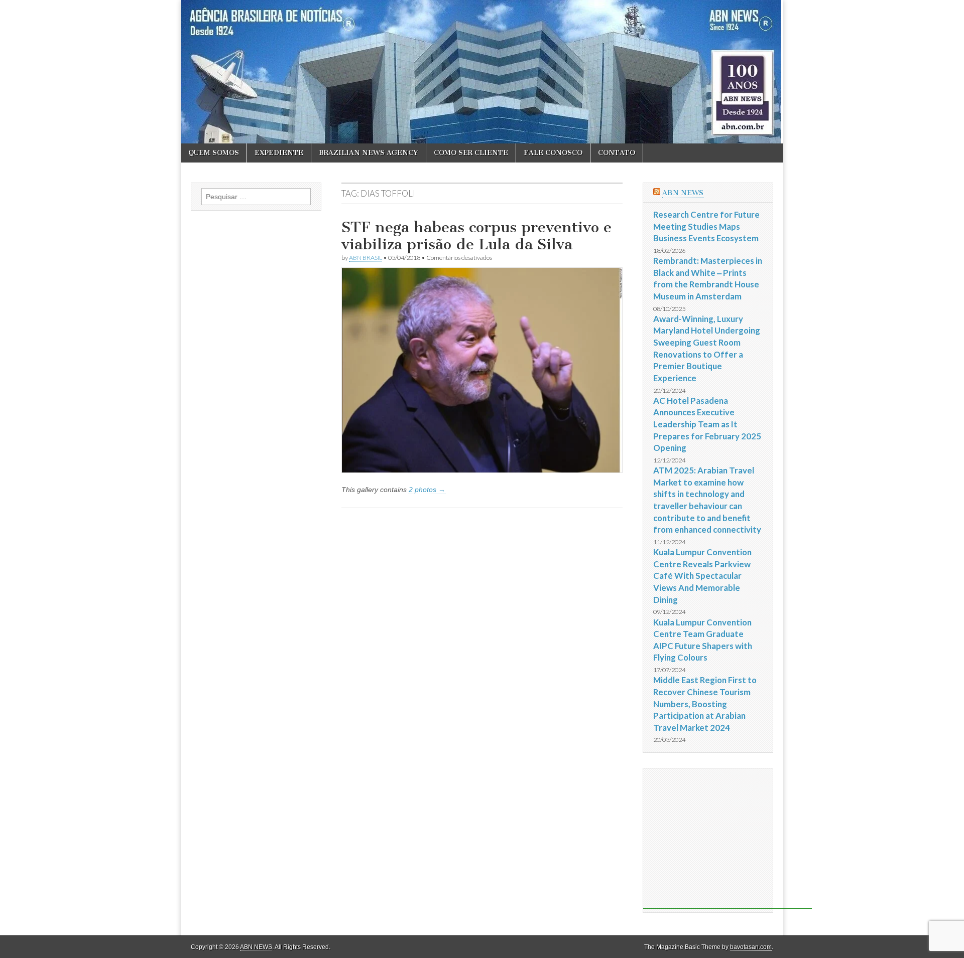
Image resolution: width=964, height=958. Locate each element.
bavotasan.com (751, 946)
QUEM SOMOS (213, 152)
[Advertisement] (727, 838)
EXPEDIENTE (279, 152)
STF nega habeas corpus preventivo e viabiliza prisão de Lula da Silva (476, 235)
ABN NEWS (682, 193)
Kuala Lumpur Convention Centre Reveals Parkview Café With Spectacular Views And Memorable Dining (702, 576)
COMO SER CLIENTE (471, 152)
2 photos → (427, 490)
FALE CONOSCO (553, 152)
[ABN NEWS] (482, 71)
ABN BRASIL (365, 257)
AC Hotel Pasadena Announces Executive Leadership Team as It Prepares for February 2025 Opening (707, 424)
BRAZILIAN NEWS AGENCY (368, 152)
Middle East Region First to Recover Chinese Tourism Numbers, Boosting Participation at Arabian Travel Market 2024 (705, 704)
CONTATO (616, 152)
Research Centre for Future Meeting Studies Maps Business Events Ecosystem (706, 226)
